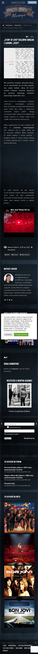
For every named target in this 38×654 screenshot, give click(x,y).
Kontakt (5, 650)
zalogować (14, 369)
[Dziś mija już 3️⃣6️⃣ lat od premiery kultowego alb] (19, 518)
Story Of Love (25, 254)
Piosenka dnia (9, 483)
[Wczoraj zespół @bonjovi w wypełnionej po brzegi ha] (19, 549)
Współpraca (12, 645)
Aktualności (11, 250)
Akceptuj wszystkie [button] (21, 334)
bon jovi (15, 254)
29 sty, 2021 (26, 247)
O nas (4, 645)
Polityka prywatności (25, 645)
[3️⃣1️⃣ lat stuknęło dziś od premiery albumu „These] (19, 581)
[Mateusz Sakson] (5, 299)
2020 (7, 254)
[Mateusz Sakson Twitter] (9, 299)
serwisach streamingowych (24, 127)
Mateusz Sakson (13, 247)
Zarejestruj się (29, 438)
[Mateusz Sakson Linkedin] (12, 299)
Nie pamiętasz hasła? (11, 434)
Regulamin (19, 648)
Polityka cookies (8, 648)
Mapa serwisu (28, 648)
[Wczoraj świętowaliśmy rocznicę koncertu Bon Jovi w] (19, 612)
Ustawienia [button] (8, 334)
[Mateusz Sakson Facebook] (7, 299)
